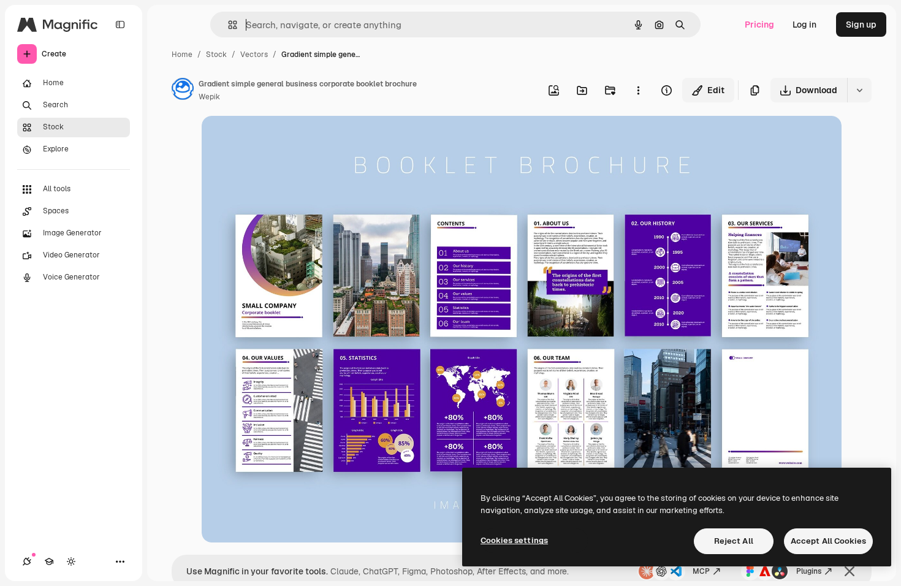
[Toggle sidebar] (120, 24)
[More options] (638, 90)
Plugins (808, 571)
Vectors (254, 54)
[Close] (849, 571)
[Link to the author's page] (183, 91)
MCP (701, 571)
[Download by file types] (859, 90)
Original (280, 139)
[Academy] (49, 561)
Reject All (733, 541)
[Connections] (27, 561)
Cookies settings (514, 540)
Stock (216, 54)
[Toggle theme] (71, 561)
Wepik (209, 97)
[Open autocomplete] (228, 24)
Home (182, 54)
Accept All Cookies (828, 541)
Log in (804, 24)
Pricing (759, 24)
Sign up (861, 24)
